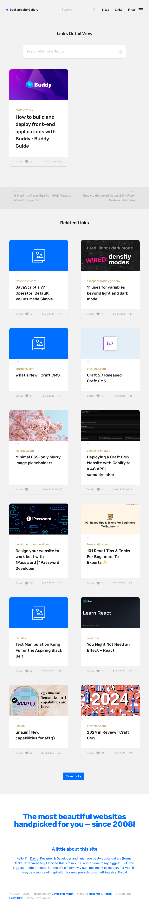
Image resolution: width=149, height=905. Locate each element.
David (34, 858)
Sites (105, 9)
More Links (73, 776)
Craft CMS (16, 898)
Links (118, 9)
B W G (24, 9)
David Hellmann (62, 894)
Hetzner (94, 894)
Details (39, 161)
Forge (108, 894)
